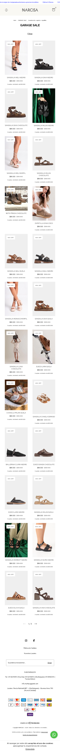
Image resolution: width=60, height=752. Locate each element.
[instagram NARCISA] (26, 640)
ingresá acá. (44, 732)
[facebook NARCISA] (34, 640)
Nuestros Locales (30, 653)
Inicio (15, 20)
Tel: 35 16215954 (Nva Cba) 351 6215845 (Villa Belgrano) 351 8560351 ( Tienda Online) (30, 678)
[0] (53, 10)
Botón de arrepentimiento (30, 735)
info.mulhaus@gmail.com (30, 684)
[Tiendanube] (30, 723)
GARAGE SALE (22, 20)
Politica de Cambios (30, 648)
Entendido (30, 749)
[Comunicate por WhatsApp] (54, 734)
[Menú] (7, 10)
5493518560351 (30, 672)
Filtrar (30, 33)
